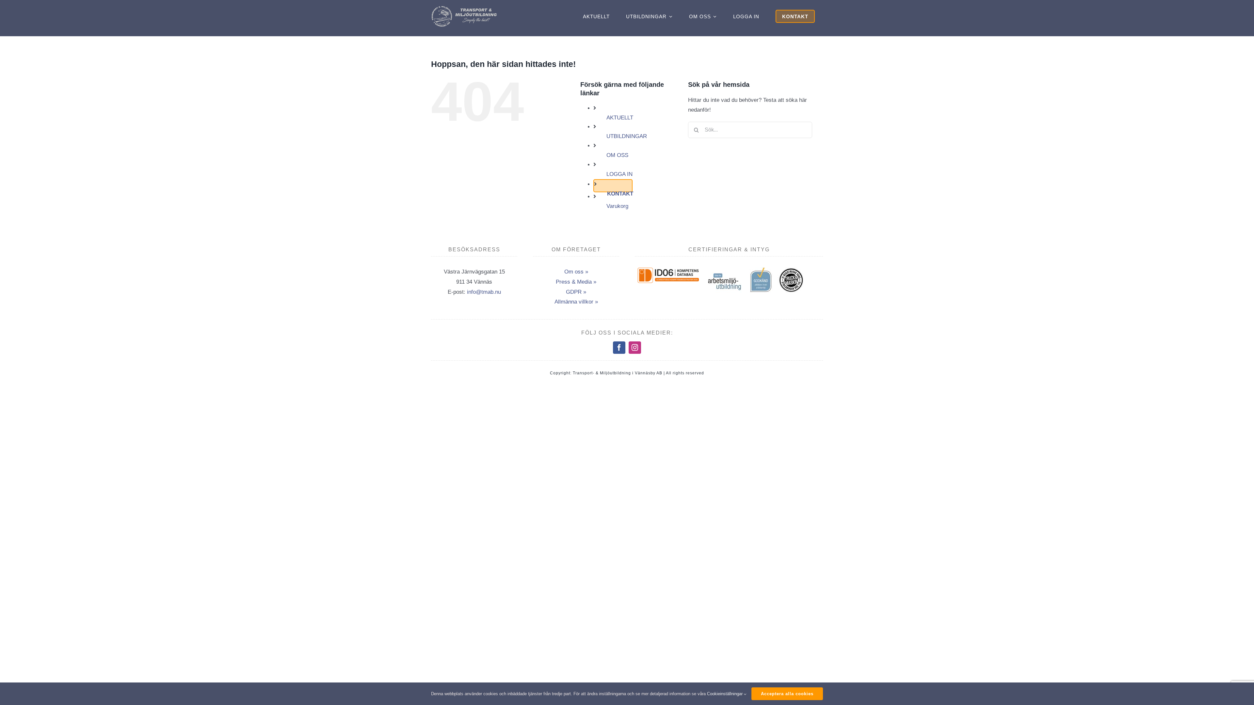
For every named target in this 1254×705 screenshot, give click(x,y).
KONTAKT (620, 194)
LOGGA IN (619, 174)
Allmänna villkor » (576, 302)
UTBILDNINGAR (626, 136)
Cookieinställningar (725, 693)
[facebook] (619, 347)
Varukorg (617, 206)
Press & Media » (576, 282)
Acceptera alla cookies (787, 693)
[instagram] (635, 347)
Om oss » (576, 272)
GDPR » (576, 292)
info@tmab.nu (484, 292)
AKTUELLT (619, 118)
